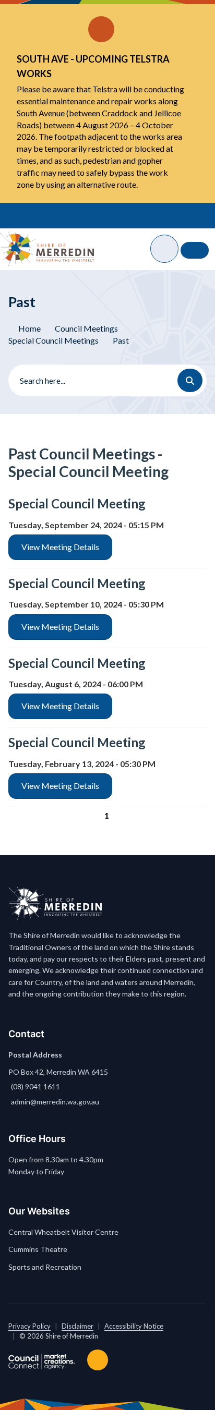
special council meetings (53, 340)
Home (29, 328)
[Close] (189, 15)
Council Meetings (86, 328)
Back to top (99, 1360)
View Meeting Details (60, 547)
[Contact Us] (195, 250)
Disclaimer (77, 1326)
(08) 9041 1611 (35, 1086)
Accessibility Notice (133, 1326)
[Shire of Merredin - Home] (47, 249)
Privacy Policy (29, 1326)
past (121, 340)
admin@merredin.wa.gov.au (55, 1101)
